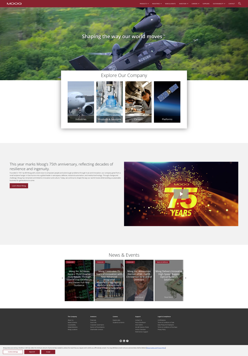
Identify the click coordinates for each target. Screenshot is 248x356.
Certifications (162, 320)
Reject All (32, 352)
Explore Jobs (116, 320)
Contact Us (138, 320)
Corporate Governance (97, 325)
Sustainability (72, 325)
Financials (93, 320)
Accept (48, 352)
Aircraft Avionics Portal (142, 327)
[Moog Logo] (14, 3)
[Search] (239, 2)
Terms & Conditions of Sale (166, 322)
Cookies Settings (13, 352)
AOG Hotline (139, 325)
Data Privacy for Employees (166, 325)
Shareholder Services (96, 329)
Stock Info (93, 322)
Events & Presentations (97, 327)
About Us (70, 320)
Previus (62, 278)
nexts (185, 278)
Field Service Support (141, 332)
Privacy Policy (162, 329)
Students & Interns (118, 322)
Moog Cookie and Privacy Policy (155, 348)
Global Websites (73, 327)
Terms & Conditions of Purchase (167, 327)
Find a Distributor (140, 322)
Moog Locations (72, 329)
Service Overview (140, 329)
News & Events (72, 322)
